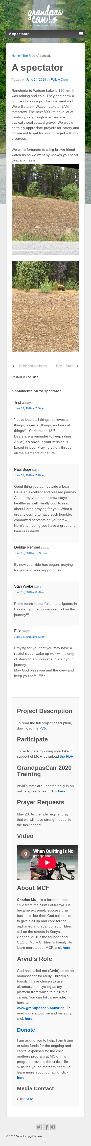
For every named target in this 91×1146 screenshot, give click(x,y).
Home (16, 56)
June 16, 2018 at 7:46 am (29, 408)
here (61, 791)
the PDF (39, 728)
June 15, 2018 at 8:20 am (29, 592)
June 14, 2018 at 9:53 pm (29, 636)
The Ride (28, 56)
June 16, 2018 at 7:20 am (29, 475)
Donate (26, 1029)
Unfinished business (32, 366)
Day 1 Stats (65, 366)
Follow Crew (59, 79)
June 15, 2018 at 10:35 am (30, 553)
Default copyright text (28, 1136)
